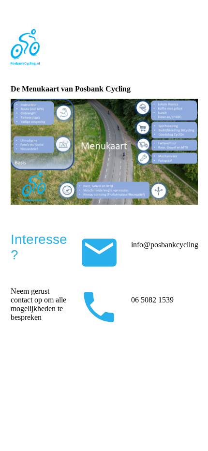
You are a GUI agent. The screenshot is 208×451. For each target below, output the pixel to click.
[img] (104, 47)
